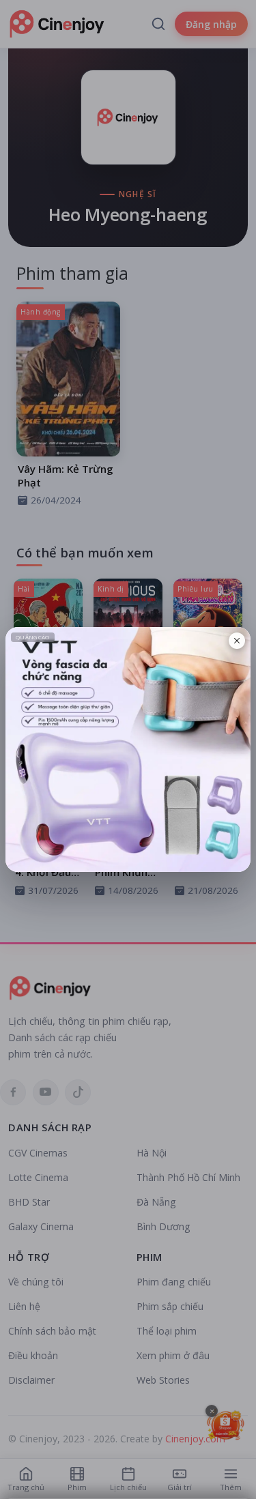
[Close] (237, 640)
